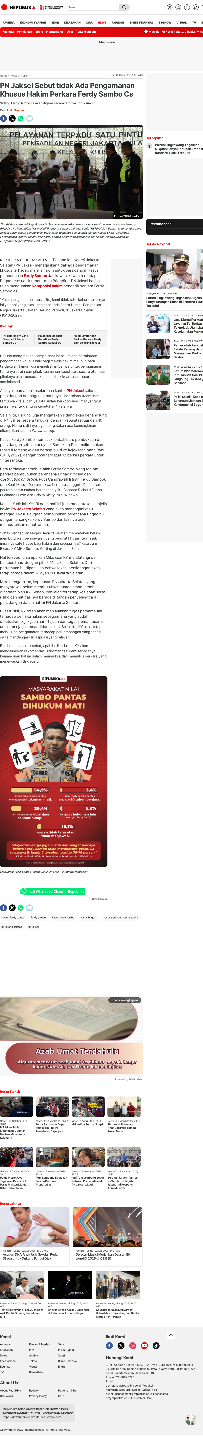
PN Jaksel (75, 390)
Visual (33, 1366)
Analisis (34, 1355)
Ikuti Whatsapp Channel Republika (56, 892)
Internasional (54, 31)
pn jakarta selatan (11, 926)
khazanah (72, 22)
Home (3, 75)
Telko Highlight (86, 31)
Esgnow (5, 1366)
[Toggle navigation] (4, 7)
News (14, 75)
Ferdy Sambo (35, 275)
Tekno (33, 1361)
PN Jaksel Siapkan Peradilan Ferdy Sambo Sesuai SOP (50, 339)
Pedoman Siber (67, 1390)
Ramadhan (36, 1372)
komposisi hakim (47, 286)
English (62, 1366)
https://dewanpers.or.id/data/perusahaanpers (32, 1417)
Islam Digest (66, 1350)
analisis (118, 22)
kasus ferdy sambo (63, 917)
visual (181, 22)
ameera (9, 22)
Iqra (31, 1350)
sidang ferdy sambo (13, 917)
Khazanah (6, 1350)
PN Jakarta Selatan (28, 509)
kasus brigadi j (89, 917)
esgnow (165, 22)
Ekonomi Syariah (33, 22)
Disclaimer (6, 1396)
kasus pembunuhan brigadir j (120, 917)
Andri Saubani (15, 110)
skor (55, 22)
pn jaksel (33, 926)
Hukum (25, 75)
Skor (61, 1344)
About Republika (10, 1390)
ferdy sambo (38, 917)
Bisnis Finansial (141, 22)
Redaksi (34, 1390)
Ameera (5, 1344)
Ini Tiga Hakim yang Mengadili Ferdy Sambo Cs (15, 339)
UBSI (70, 31)
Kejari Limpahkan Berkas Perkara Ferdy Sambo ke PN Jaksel (88, 339)
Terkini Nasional (158, 244)
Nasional (8, 31)
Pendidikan (24, 31)
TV (194, 22)
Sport (39, 31)
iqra (89, 22)
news (102, 22)
